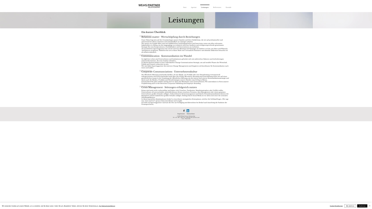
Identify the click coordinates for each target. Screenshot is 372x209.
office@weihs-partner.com (192, 117)
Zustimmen (362, 206)
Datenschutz (191, 114)
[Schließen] (370, 205)
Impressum (181, 114)
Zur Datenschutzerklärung (107, 206)
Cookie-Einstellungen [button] (336, 206)
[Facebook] (184, 110)
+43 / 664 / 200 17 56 (180, 117)
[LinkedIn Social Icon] (187, 110)
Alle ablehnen (350, 206)
